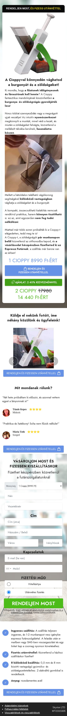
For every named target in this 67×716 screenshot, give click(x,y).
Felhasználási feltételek (16, 709)
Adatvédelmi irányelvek (16, 705)
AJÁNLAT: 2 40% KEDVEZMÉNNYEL (36, 282)
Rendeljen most (33, 603)
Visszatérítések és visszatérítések (22, 712)
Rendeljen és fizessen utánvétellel (33, 270)
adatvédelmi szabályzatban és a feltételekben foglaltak (37, 611)
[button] (13, 361)
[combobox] (8, 568)
